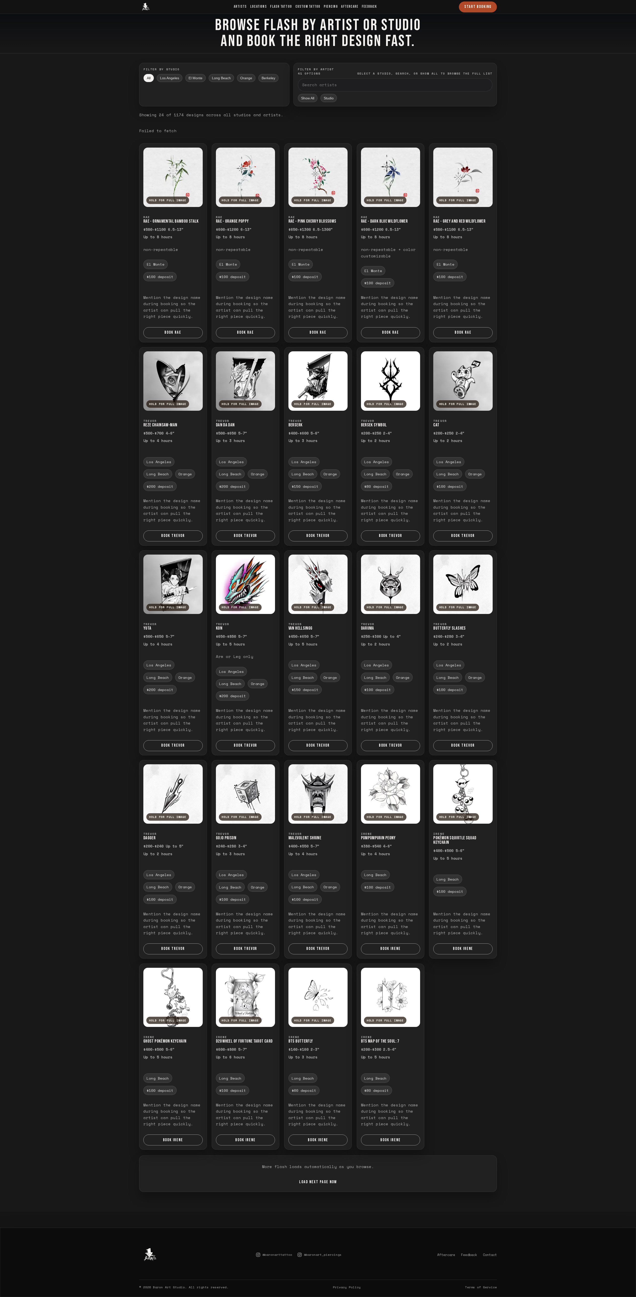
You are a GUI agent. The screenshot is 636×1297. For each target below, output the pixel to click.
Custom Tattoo (307, 6)
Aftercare (349, 6)
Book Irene (390, 948)
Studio (329, 98)
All (149, 78)
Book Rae (172, 332)
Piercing (331, 6)
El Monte (195, 78)
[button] (173, 177)
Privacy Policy (347, 1273)
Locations (258, 6)
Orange (246, 78)
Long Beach (221, 78)
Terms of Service (481, 1273)
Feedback (369, 6)
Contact (490, 1240)
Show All (307, 98)
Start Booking (477, 6)
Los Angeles (169, 78)
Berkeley (268, 78)
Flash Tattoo (281, 6)
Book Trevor (173, 535)
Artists (240, 6)
